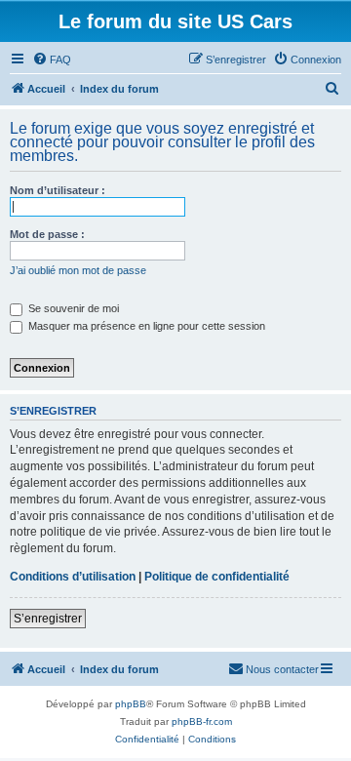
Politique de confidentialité (217, 576)
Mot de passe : (47, 234)
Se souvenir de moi (72, 308)
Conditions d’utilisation (73, 576)
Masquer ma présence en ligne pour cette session (145, 326)
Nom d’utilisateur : (57, 190)
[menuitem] (51, 59)
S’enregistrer (48, 618)
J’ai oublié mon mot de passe (78, 270)
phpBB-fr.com (202, 721)
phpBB (130, 704)
